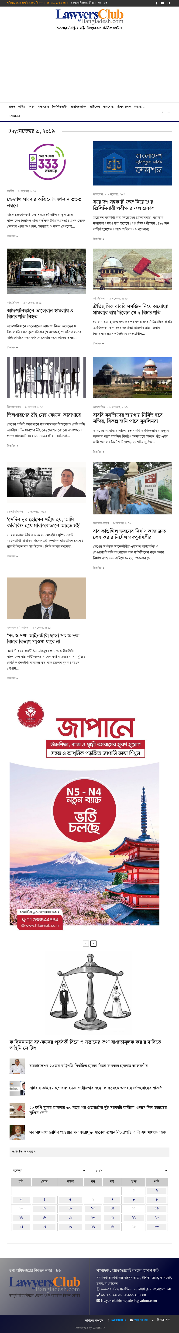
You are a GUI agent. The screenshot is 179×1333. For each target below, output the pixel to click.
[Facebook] (156, 3)
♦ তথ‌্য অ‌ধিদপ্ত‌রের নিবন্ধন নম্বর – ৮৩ (89, 3)
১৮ (44, 1217)
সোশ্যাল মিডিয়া (15, 511)
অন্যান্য (137, 107)
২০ (93, 1217)
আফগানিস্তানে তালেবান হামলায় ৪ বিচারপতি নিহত (40, 314)
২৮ (112, 1227)
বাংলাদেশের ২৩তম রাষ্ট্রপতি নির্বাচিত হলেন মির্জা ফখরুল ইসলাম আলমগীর (88, 1066)
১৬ (157, 1208)
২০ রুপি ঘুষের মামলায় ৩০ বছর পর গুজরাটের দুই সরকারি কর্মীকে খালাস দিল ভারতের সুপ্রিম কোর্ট (98, 1110)
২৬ (70, 1227)
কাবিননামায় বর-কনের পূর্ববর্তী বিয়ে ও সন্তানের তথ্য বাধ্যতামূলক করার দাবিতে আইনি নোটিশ (85, 1045)
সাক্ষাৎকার (43, 107)
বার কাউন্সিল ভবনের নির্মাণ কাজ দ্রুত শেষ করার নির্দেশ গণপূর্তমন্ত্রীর (129, 534)
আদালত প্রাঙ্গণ (78, 107)
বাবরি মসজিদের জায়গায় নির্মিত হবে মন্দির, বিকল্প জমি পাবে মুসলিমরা (128, 418)
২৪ (21, 1227)
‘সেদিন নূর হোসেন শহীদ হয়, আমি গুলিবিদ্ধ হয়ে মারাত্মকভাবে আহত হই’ (43, 522)
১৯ (70, 1217)
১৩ (93, 1208)
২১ (112, 1217)
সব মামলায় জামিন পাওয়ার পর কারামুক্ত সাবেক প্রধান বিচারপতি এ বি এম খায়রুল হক (97, 1132)
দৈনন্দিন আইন (59, 107)
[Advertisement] (89, 67)
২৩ (157, 1217)
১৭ (21, 1217)
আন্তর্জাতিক (13, 303)
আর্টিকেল (95, 107)
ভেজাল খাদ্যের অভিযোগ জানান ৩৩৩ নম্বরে (44, 202)
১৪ (112, 1208)
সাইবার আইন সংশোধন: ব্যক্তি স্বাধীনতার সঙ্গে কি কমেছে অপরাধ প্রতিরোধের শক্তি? (95, 1088)
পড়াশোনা (108, 107)
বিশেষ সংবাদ (124, 107)
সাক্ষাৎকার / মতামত (17, 628)
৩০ (157, 1227)
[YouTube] (162, 3)
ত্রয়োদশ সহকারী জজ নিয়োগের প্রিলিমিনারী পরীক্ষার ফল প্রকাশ (124, 205)
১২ (70, 1208)
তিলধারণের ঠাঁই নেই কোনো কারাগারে (44, 415)
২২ (134, 1217)
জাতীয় (21, 107)
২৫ (44, 1227)
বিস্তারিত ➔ (12, 236)
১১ (44, 1208)
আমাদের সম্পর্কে (94, 1320)
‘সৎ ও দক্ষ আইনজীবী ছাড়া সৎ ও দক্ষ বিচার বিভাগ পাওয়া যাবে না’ (43, 639)
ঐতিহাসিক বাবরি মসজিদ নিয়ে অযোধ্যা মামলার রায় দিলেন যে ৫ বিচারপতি (130, 309)
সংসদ (31, 107)
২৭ (93, 1227)
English (15, 116)
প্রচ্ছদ (12, 107)
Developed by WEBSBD (90, 1328)
